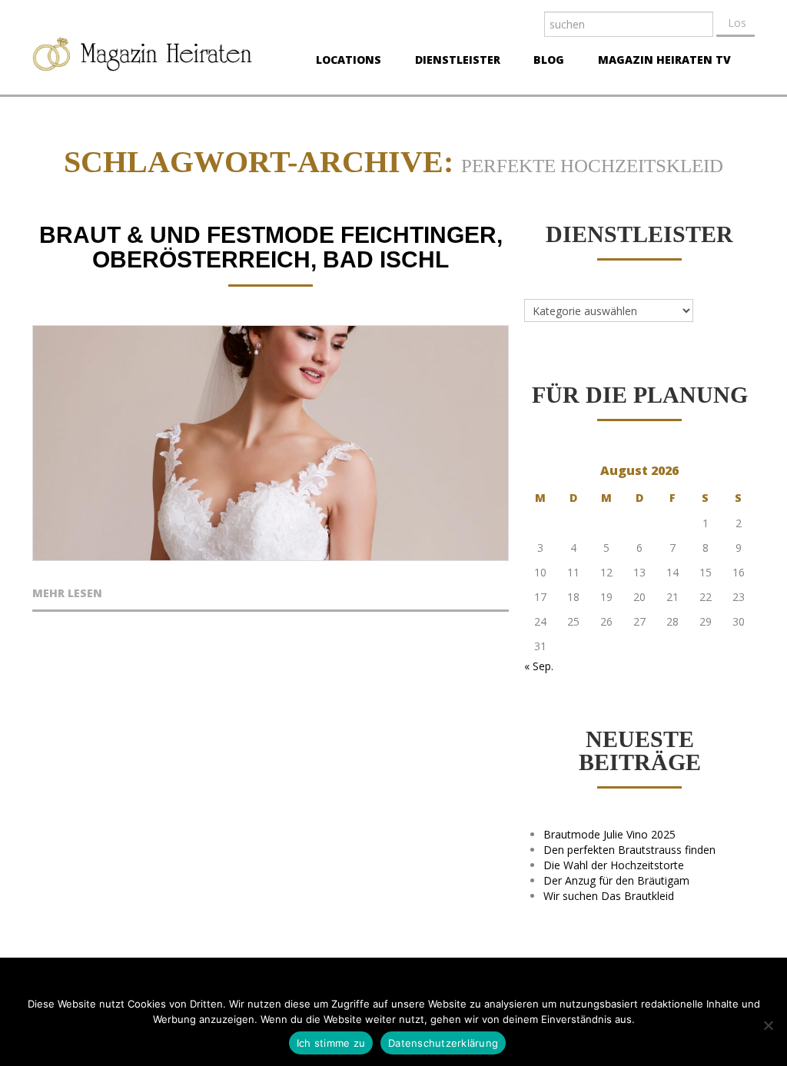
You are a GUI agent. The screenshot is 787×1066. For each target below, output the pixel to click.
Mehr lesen (67, 594)
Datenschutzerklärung (443, 1043)
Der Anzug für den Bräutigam (616, 880)
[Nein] (767, 1025)
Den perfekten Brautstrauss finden (629, 849)
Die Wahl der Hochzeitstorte (613, 865)
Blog (544, 61)
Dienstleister (453, 61)
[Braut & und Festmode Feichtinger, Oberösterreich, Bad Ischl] (270, 443)
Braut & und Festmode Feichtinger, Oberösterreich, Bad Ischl (271, 247)
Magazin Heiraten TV (660, 61)
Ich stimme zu (331, 1043)
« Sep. (538, 666)
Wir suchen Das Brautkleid (608, 895)
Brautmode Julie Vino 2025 (609, 834)
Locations (344, 61)
